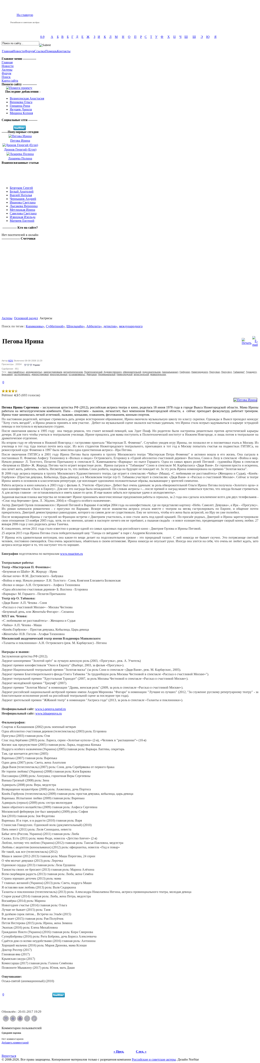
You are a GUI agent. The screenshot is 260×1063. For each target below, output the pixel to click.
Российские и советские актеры (154, 1059)
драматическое (158, 374)
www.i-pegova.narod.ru (50, 709)
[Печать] (246, 340)
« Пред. (119, 1051)
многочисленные (58, 374)
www (48, 713)
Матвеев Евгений (22, 220)
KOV (10, 360)
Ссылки (39, 51)
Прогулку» (226, 372)
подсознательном (151, 372)
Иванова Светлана (23, 202)
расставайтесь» (16, 372)
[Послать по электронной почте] (27, 1020)
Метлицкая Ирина (22, 209)
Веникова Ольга (21, 102)
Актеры (7, 69)
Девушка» (92, 374)
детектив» (110, 326)
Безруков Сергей (21, 188)
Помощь (51, 51)
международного (131, 326)
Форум (29, 51)
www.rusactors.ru (71, 553)
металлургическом (73, 372)
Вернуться (9, 1056)
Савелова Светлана (23, 213)
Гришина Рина (20, 105)
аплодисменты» (34, 372)
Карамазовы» (35, 326)
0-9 (42, 37)
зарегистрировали (52, 372)
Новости (19, 51)
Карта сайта (10, 80)
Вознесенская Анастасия (27, 98)
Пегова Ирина (20, 140)
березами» (7, 374)
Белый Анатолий (22, 191)
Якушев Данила (21, 109)
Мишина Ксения (21, 113)
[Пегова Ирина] (245, 400)
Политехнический (93, 372)
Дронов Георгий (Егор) (20, 149)
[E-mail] (255, 340)
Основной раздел (26, 318)
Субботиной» (55, 326)
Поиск (6, 77)
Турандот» (251, 372)
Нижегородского (199, 372)
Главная (7, 51)
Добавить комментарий (15, 1042)
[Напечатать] (20, 1020)
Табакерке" (239, 372)
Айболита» (94, 326)
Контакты (63, 51)
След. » (141, 1051)
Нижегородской (124, 374)
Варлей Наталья (21, 195)
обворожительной (132, 372)
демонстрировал (40, 374)
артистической (141, 374)
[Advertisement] (20, 174)
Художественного (113, 372)
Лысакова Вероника (24, 206)
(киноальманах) (170, 372)
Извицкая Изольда (22, 217)
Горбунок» (185, 372)
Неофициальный (106, 374)
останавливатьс (77, 374)
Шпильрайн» (75, 326)
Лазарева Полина (20, 158)
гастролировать (22, 374)
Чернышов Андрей (23, 198)
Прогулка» (214, 372)
